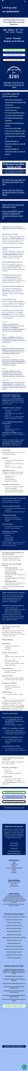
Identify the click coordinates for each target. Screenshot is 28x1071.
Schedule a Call (14, 864)
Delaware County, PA (7, 916)
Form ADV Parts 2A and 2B (14, 881)
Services (14, 869)
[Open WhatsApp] (24, 1067)
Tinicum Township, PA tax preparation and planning (14, 937)
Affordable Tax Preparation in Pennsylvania (14, 969)
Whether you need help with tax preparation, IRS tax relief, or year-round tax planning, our (13, 325)
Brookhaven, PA (9, 954)
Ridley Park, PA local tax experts (14, 931)
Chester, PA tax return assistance (14, 957)
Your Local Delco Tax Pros (9, 299)
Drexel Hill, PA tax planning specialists (14, 919)
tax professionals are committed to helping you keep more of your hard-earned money (13, 329)
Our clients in (6, 371)
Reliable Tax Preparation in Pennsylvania (13, 286)
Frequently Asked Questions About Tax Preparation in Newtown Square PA (15, 136)
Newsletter (14, 872)
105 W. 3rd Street (14, 843)
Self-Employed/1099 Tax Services (11, 247)
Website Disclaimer (14, 885)
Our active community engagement (14, 867)
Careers (14, 866)
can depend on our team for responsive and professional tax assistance (13, 363)
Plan (5, 30)
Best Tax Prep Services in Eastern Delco (12, 310)
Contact (13, 870)
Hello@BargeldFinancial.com (14, 853)
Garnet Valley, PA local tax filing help (14, 946)
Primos (4, 350)
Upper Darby (7, 384)
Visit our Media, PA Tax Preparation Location (14, 807)
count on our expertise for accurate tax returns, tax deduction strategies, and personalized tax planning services (13, 351)
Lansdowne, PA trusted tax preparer (14, 925)
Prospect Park (21, 361)
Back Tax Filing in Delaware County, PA (14, 976)
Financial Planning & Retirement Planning (14, 896)
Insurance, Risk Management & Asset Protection (14, 898)
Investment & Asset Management (14, 895)
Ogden (11, 337)
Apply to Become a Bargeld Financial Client (14, 1006)
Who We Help (9, 105)
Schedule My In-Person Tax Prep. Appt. (14, 50)
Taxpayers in (5, 337)
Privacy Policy (14, 883)
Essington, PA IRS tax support (14, 943)
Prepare (11, 30)
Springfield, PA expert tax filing (14, 934)
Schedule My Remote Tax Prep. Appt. (14, 54)
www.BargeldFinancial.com (14, 851)
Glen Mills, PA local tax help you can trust (14, 949)
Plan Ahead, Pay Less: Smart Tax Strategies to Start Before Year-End (14, 182)
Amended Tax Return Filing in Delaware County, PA (13, 983)
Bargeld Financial (11, 782)
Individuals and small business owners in (13, 348)
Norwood (14, 327)
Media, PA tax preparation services (14, 928)
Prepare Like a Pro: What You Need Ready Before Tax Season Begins (13, 192)
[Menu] (25, 1)
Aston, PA (9, 951)
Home (14, 861)
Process (14, 863)
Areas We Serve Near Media (13, 128)
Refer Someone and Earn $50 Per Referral (14, 59)
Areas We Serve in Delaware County (15, 131)
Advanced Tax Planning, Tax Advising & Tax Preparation (14, 899)
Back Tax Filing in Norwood (9, 234)
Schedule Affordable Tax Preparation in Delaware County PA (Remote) (15, 151)
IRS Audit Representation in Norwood (12, 262)
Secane (11, 371)
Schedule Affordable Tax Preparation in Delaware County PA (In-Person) (15, 144)
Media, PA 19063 (14, 845)
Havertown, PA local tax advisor (14, 922)
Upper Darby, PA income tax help (14, 940)
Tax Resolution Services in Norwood (11, 275)
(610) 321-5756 (14, 848)
